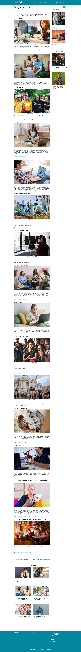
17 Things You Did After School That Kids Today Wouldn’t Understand (26, 516)
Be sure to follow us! (23, 555)
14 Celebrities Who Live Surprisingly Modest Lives (58, 87)
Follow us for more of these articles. (20, 156)
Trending (45, 2)
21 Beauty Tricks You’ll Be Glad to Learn (21, 559)
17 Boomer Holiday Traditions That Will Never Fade (23, 552)
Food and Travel (51, 2)
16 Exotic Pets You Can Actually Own (59, 45)
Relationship (61, 2)
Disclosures (53, 641)
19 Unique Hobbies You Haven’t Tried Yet (59, 26)
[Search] (64, 7)
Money (57, 2)
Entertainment (39, 2)
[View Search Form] (66, 2)
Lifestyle (33, 2)
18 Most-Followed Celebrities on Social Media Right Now (59, 68)
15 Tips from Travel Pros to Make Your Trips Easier (41, 559)
